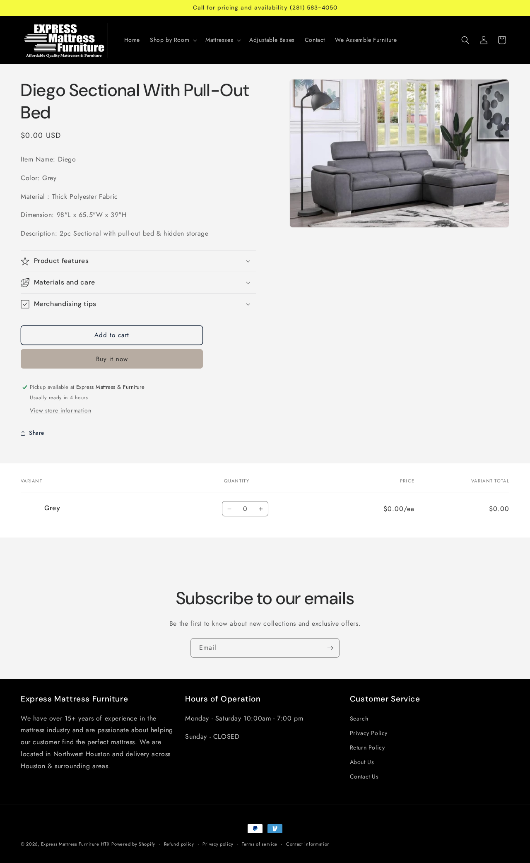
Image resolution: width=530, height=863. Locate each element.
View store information (60, 410)
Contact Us (364, 776)
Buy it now (112, 359)
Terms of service (259, 844)
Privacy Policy (369, 732)
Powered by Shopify (133, 844)
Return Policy (367, 747)
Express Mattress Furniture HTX (75, 844)
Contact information (308, 844)
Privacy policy (217, 844)
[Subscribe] (330, 648)
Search (359, 718)
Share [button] (36, 433)
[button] (172, 39)
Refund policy (179, 844)
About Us (362, 762)
